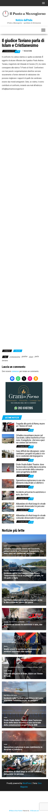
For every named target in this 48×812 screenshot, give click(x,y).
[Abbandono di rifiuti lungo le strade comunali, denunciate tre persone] (8, 507)
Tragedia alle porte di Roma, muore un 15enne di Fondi (30, 424)
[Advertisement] (24, 116)
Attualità (17, 351)
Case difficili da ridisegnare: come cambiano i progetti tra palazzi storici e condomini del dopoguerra (30, 453)
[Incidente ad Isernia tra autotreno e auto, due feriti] (8, 495)
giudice (24, 356)
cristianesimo (14, 357)
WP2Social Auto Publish (15, 811)
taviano (5, 360)
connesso (15, 371)
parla (37, 356)
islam (31, 357)
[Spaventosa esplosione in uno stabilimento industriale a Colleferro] (8, 483)
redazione (28, 51)
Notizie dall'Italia (24, 20)
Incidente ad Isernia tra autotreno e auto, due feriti (31, 493)
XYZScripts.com (34, 811)
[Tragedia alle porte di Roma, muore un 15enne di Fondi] (8, 427)
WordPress (27, 783)
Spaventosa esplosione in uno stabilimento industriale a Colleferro (30, 481)
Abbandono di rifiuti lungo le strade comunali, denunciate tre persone (31, 504)
